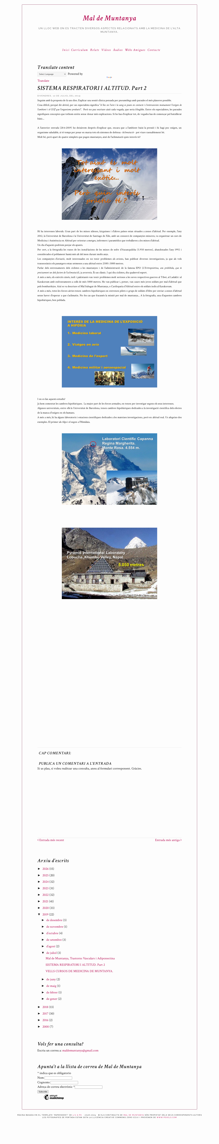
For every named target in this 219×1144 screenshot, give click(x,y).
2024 (45, 882)
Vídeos (106, 50)
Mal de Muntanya (109, 18)
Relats (94, 50)
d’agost (51, 946)
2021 (45, 901)
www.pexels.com (167, 1117)
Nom (41, 1078)
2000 (46, 1027)
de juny (51, 979)
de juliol (51, 953)
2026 (45, 869)
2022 (45, 895)
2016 (45, 1020)
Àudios (118, 50)
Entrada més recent (51, 840)
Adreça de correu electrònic (56, 1087)
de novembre (55, 927)
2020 (45, 908)
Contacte (153, 50)
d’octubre (52, 933)
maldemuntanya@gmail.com (80, 1050)
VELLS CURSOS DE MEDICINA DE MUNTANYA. (79, 971)
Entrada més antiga (167, 840)
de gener (52, 999)
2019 (45, 914)
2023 (45, 888)
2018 (45, 1007)
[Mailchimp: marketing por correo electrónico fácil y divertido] (53, 1099)
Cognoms (44, 1082)
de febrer (52, 992)
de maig (51, 986)
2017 (45, 1013)
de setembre (54, 940)
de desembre (54, 920)
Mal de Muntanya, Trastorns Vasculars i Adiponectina (80, 958)
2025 (45, 875)
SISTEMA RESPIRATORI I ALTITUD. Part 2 (75, 965)
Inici (65, 50)
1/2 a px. (78, 1115)
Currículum (79, 50)
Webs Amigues (135, 50)
